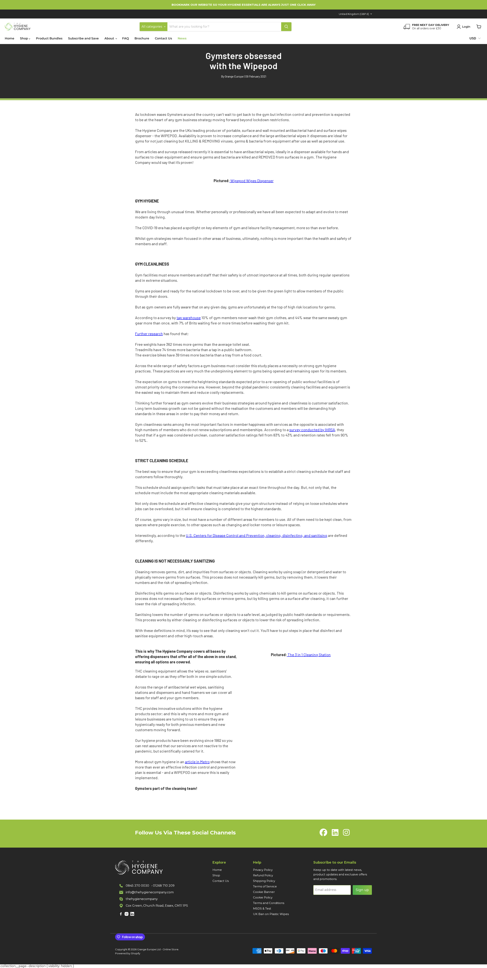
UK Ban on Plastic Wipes (271, 914)
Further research (149, 333)
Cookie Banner (264, 892)
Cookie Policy (262, 897)
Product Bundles (49, 38)
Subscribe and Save (83, 38)
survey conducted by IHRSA (312, 429)
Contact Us (163, 38)
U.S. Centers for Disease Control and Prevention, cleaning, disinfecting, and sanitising (256, 535)
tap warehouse (189, 317)
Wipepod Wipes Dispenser (252, 180)
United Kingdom (354, 13)
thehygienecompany (142, 899)
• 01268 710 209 (162, 885)
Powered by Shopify (127, 953)
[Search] (286, 26)
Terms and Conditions (268, 903)
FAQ (125, 38)
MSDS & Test (262, 908)
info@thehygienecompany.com (150, 892)
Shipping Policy (264, 881)
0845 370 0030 (137, 885)
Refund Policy (263, 875)
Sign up (362, 890)
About (109, 38)
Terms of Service (265, 886)
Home (9, 38)
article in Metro (197, 761)
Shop (24, 38)
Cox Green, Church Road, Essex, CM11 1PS (157, 905)
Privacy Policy (263, 870)
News (182, 38)
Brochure (141, 38)
